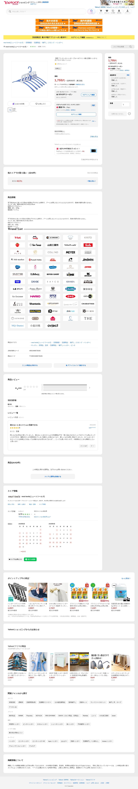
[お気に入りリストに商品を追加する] (129, 114)
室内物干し (72, 702)
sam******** (92, 428)
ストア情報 (42, 504)
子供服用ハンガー (84, 724)
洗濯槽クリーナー (45, 702)
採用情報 (82, 783)
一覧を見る (91, 181)
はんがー (64, 741)
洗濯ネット (83, 702)
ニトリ (93, 715)
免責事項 (75, 783)
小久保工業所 (103, 715)
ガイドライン (68, 783)
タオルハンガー (42, 724)
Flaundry (29, 715)
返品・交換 (32, 504)
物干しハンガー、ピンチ (67, 345)
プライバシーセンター (49, 783)
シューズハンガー (57, 724)
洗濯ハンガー (75, 741)
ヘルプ (132, 7)
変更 (128, 75)
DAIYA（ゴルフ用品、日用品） (69, 715)
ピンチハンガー (28, 724)
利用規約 (60, 783)
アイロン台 (13, 707)
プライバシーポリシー (35, 783)
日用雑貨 (29, 42)
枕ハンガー (70, 724)
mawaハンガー (107, 741)
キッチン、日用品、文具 (39, 345)
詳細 (93, 121)
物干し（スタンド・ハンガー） (53, 42)
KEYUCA (39, 715)
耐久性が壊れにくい (16, 733)
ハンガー (12, 741)
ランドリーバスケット (98, 702)
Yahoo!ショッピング (50, 780)
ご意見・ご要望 (104, 783)
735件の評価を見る (24, 517)
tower (114, 715)
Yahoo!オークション (77, 780)
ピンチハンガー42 (39, 741)
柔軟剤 (21, 702)
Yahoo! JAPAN (100, 7)
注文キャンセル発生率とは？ (42, 517)
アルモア (32, 746)
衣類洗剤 (12, 702)
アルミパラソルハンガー (17, 746)
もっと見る (125, 578)
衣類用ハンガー (14, 724)
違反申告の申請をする (90, 159)
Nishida (85, 715)
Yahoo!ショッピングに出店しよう (117, 7)
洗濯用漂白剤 (31, 702)
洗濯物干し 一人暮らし (91, 741)
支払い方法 (11, 504)
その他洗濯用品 (60, 702)
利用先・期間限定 (71, 110)
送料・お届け (22, 504)
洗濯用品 (37, 42)
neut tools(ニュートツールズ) (13, 42)
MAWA (21, 715)
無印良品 (12, 715)
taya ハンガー (53, 741)
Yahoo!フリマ (90, 780)
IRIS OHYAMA (50, 715)
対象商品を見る (80, 84)
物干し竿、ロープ (115, 702)
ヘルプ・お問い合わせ (92, 783)
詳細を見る (94, 136)
